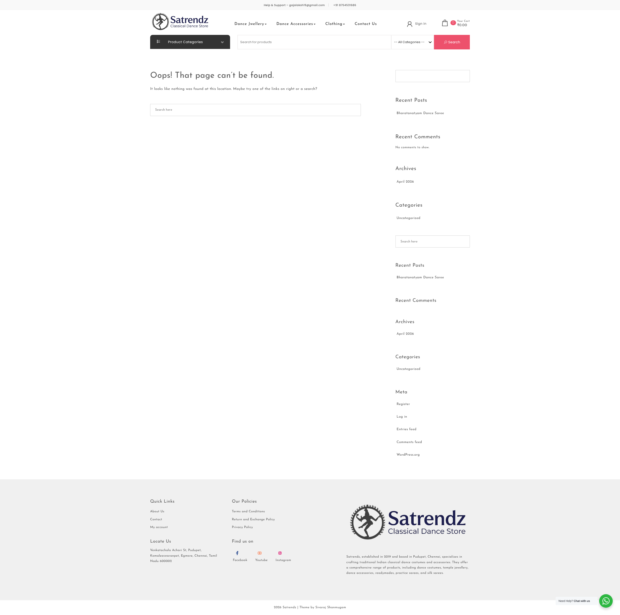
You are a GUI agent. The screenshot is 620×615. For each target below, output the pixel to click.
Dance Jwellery (249, 24)
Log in (402, 417)
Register (403, 404)
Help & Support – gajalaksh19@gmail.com (294, 5)
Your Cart (463, 21)
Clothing (333, 24)
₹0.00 (462, 25)
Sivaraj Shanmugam (330, 607)
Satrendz (289, 607)
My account (159, 527)
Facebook (240, 560)
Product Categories (185, 41)
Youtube (261, 560)
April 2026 (405, 182)
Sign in (420, 23)
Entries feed (407, 429)
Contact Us (366, 24)
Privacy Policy (242, 527)
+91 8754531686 (344, 5)
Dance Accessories (294, 24)
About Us (157, 511)
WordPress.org (408, 455)
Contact (156, 519)
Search (453, 42)
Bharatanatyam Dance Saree (420, 113)
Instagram (283, 560)
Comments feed (409, 442)
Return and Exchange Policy (253, 519)
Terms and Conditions (248, 511)
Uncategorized (408, 218)
